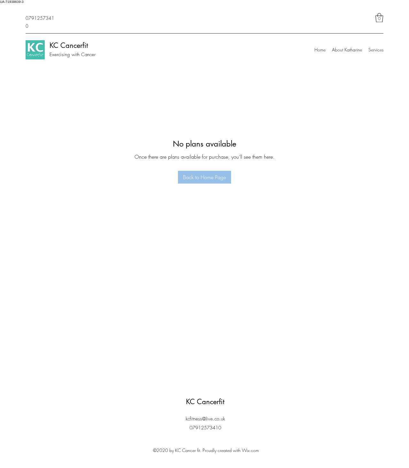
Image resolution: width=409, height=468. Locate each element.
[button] (379, 17)
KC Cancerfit (69, 45)
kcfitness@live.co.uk (205, 419)
